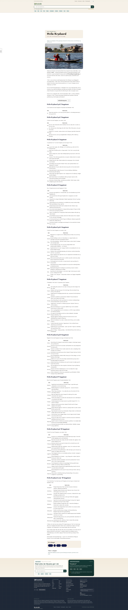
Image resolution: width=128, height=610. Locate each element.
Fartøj (60, 588)
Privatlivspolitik (87, 1)
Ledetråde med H (52, 31)
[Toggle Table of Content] (68, 100)
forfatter (46, 573)
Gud (53, 586)
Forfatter (60, 583)
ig (93, 1)
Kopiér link (64, 545)
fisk (38, 573)
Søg (92, 6)
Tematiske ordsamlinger (70, 585)
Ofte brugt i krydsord (69, 583)
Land (53, 585)
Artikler (83, 1)
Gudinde (60, 586)
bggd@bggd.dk (82, 594)
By (59, 585)
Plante (53, 583)
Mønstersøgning (68, 582)
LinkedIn (58, 545)
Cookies (67, 591)
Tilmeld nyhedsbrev (42, 589)
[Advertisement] (64, 21)
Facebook (50, 545)
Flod (53, 582)
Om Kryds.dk (80, 1)
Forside (76, 1)
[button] (1, 51)
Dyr (59, 582)
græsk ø (42, 573)
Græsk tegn (54, 588)
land (50, 573)
